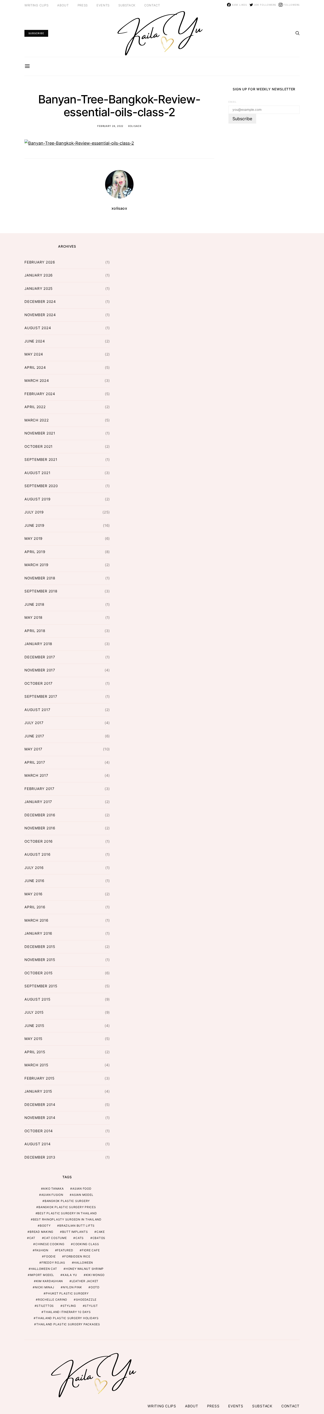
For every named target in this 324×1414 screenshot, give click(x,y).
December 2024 (40, 301)
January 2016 (38, 933)
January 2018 (38, 644)
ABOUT (63, 5)
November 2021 (39, 433)
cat (32, 1238)
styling (69, 1306)
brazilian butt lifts (77, 1225)
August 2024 (37, 328)
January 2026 (38, 275)
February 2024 (39, 394)
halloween (83, 1262)
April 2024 (35, 367)
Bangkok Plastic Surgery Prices (67, 1207)
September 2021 (40, 459)
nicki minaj (44, 1287)
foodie (50, 1256)
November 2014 (40, 1117)
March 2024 (36, 380)
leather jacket (85, 1281)
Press (83, 5)
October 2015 (38, 973)
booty (45, 1225)
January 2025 (38, 288)
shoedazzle (86, 1299)
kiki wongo (95, 1275)
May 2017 (33, 749)
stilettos (45, 1306)
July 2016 (34, 867)
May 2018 (33, 617)
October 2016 (38, 841)
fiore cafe (91, 1250)
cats (79, 1238)
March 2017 (36, 775)
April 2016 (34, 907)
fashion (41, 1250)
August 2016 (37, 854)
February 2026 (39, 262)
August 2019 (37, 499)
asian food (82, 1188)
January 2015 (38, 1091)
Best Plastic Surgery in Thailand (67, 1213)
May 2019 (33, 538)
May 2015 (33, 1038)
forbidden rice (77, 1256)
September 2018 (40, 591)
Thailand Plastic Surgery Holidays (67, 1318)
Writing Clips (36, 5)
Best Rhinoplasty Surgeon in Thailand (67, 1219)
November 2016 (39, 828)
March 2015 (36, 1065)
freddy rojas (53, 1262)
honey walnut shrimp (85, 1269)
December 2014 (40, 1104)
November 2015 (39, 959)
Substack (126, 5)
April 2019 (34, 552)
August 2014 (37, 1144)
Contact (152, 5)
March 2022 (36, 420)
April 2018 (34, 630)
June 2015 (34, 1025)
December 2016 (39, 815)
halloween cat (44, 1269)
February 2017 (39, 788)
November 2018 (39, 578)
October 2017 (38, 683)
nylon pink (72, 1287)
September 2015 (40, 986)
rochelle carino (52, 1299)
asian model (82, 1195)
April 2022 (35, 407)
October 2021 (38, 446)
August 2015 (37, 999)
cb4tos (99, 1238)
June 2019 (34, 525)
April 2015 (34, 1052)
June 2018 (34, 604)
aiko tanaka (53, 1188)
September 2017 (40, 696)
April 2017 (34, 762)
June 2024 (34, 341)
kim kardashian (49, 1281)
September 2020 (41, 486)
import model (42, 1275)
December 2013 (40, 1157)
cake (101, 1232)
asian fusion (52, 1195)
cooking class (86, 1244)
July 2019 (34, 512)
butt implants (75, 1232)
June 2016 (34, 880)
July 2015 (34, 1012)
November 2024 (40, 315)
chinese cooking (49, 1244)
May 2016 (33, 894)
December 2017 (39, 657)
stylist (91, 1306)
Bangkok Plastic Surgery (67, 1201)
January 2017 (38, 801)
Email (232, 102)
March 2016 (36, 920)
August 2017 (37, 709)
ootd (95, 1287)
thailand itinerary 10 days (67, 1312)
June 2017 (34, 736)
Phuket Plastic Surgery (67, 1293)
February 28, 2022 (110, 126)
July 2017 (34, 723)
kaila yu (70, 1275)
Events (103, 5)
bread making (41, 1232)
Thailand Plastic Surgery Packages (68, 1324)
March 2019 (36, 565)
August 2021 (37, 473)
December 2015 (39, 946)
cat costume (55, 1238)
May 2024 (33, 354)
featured (65, 1250)
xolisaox (134, 126)
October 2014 (38, 1131)
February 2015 (39, 1078)
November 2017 (39, 670)
